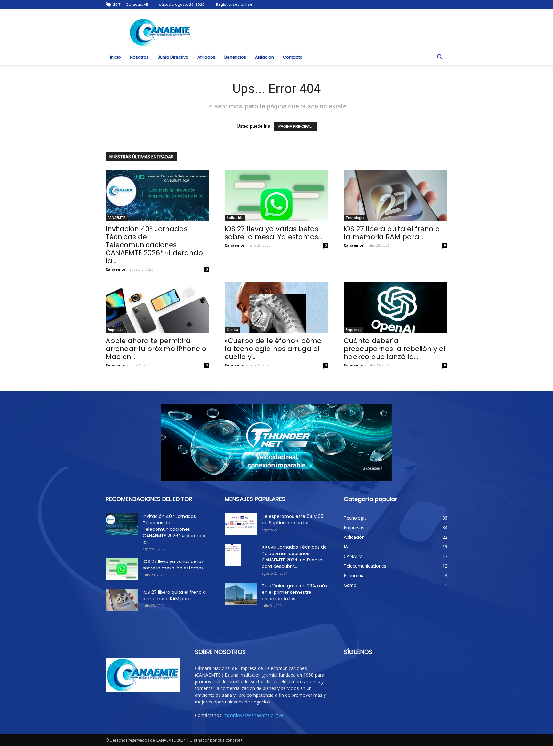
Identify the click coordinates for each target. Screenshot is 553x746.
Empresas (115, 329)
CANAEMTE (116, 218)
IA (346, 547)
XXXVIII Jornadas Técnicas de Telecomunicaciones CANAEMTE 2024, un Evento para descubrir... (294, 556)
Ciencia (232, 329)
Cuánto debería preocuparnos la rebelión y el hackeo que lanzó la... (394, 348)
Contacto (292, 57)
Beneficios (235, 57)
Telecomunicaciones (365, 566)
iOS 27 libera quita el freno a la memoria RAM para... (392, 232)
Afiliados (206, 57)
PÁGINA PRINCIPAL (295, 126)
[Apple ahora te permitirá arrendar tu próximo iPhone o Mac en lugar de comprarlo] (157, 307)
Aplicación (235, 218)
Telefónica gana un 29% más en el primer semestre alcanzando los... (294, 592)
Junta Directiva (173, 57)
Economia (354, 575)
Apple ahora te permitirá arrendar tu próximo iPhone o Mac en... (156, 348)
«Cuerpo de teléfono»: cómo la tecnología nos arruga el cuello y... (273, 348)
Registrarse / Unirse (234, 4)
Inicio (115, 57)
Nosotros (139, 57)
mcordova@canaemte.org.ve (254, 715)
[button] (439, 57)
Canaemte (115, 269)
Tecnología (355, 218)
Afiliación (264, 57)
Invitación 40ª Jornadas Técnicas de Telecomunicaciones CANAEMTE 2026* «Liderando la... (154, 244)
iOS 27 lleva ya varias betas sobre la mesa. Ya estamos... (273, 232)
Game (350, 585)
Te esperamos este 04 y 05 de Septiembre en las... (292, 519)
